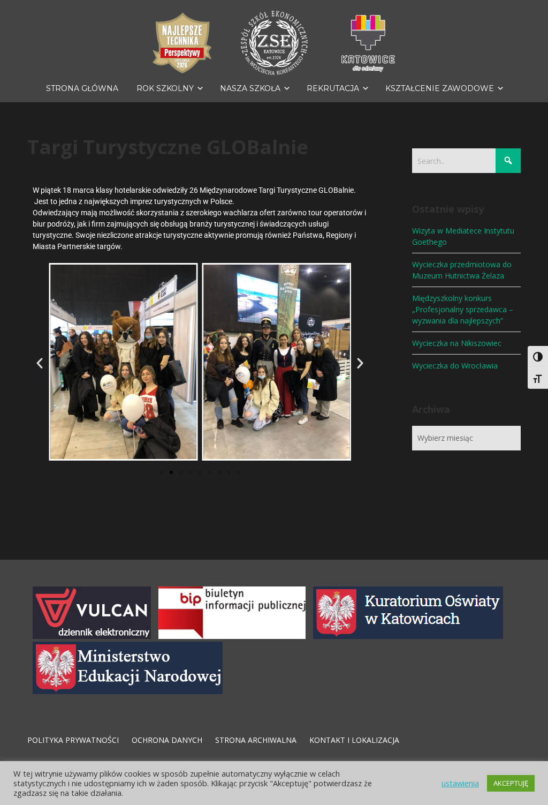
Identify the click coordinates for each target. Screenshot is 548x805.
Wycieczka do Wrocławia (455, 365)
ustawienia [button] (460, 783)
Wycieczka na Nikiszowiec (456, 343)
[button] (40, 363)
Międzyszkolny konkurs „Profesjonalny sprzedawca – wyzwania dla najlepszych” (462, 309)
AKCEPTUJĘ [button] (510, 783)
